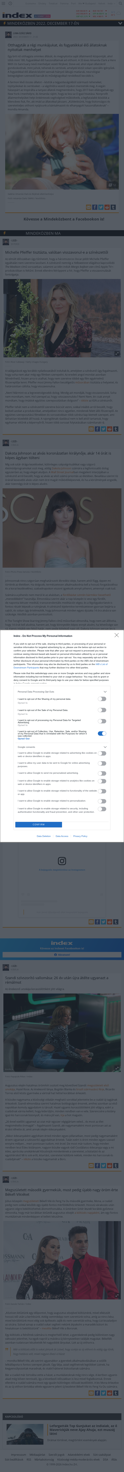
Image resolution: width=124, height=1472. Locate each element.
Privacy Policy (80, 836)
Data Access (62, 836)
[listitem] (62, 691)
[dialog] (62, 736)
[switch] (102, 699)
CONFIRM (39, 824)
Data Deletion (44, 836)
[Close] (118, 636)
